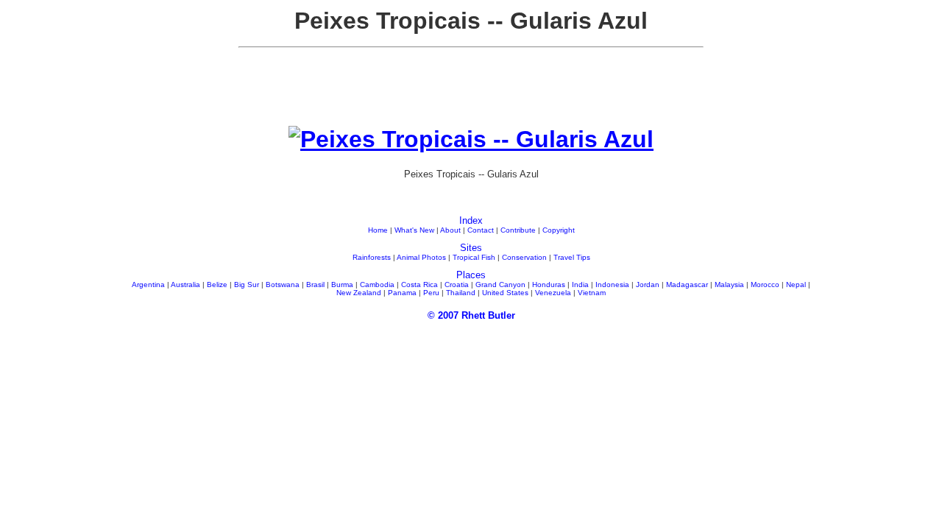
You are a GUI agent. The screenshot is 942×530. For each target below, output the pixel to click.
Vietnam (592, 293)
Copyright (558, 230)
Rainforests (372, 257)
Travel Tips (571, 257)
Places (471, 274)
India (580, 284)
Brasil (315, 284)
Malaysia (729, 284)
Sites (471, 247)
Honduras (548, 284)
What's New (414, 230)
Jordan (647, 284)
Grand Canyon (500, 284)
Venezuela (553, 293)
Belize (217, 284)
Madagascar (687, 284)
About (450, 230)
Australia (185, 284)
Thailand (460, 293)
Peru (431, 293)
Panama (402, 293)
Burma (342, 284)
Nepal (796, 284)
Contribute (518, 230)
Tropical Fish (474, 257)
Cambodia (377, 284)
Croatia (457, 284)
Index (471, 220)
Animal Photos (421, 257)
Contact (480, 230)
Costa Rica (419, 284)
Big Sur (246, 284)
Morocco (765, 284)
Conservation (524, 257)
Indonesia (612, 284)
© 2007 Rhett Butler (471, 315)
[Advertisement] (471, 93)
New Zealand (358, 293)
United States (505, 293)
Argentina (148, 284)
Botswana (283, 284)
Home (378, 230)
